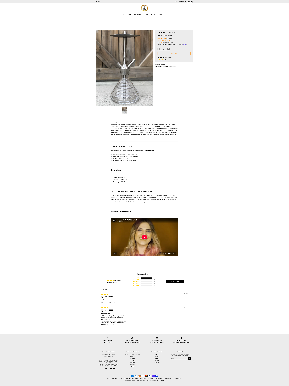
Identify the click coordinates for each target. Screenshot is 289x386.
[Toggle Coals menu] (149, 14)
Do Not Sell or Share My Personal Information (128, 378)
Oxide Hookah (114, 378)
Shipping (160, 42)
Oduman (125, 21)
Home (97, 21)
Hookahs (103, 21)
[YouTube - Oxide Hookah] (114, 368)
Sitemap (162, 380)
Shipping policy (168, 378)
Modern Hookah (119, 21)
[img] (104, 294)
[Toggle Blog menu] (167, 14)
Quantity (160, 47)
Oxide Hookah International (152, 380)
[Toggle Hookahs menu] (132, 14)
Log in (177, 1)
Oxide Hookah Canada (130, 380)
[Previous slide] (120, 110)
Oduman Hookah (167, 35)
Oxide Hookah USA (141, 380)
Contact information (177, 378)
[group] (124, 110)
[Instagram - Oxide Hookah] (108, 368)
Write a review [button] (175, 281)
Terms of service (159, 378)
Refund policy (143, 378)
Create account (182, 1)
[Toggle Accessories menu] (142, 14)
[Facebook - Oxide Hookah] (106, 368)
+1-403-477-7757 (106, 354)
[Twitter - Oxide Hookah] (103, 368)
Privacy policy (151, 378)
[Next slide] (130, 110)
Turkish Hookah (110, 21)
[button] (161, 60)
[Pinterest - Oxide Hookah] (111, 368)
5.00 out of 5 (117, 280)
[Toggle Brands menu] (156, 14)
